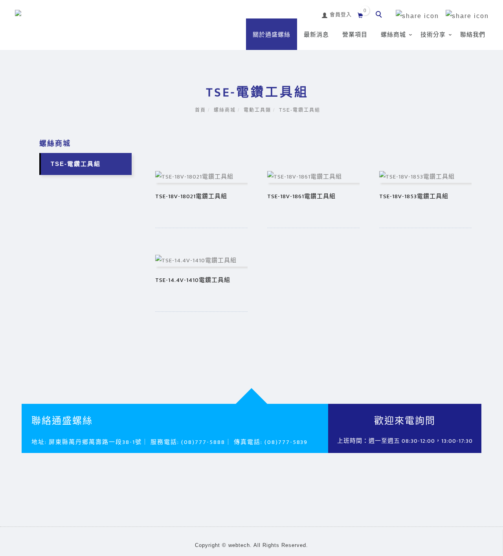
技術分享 (433, 34)
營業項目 (354, 34)
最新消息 (316, 34)
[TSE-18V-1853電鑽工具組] (425, 177)
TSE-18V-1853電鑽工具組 (413, 196)
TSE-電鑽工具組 (299, 110)
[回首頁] (70, 19)
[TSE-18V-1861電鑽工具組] (313, 177)
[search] (380, 15)
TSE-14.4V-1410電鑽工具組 (192, 280)
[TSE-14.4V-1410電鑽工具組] (201, 260)
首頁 (200, 110)
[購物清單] (360, 14)
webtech (239, 545)
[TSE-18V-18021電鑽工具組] (201, 177)
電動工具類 (257, 110)
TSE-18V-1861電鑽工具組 (301, 196)
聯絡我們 (472, 34)
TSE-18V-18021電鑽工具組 (191, 196)
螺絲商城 (393, 34)
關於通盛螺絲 (271, 34)
